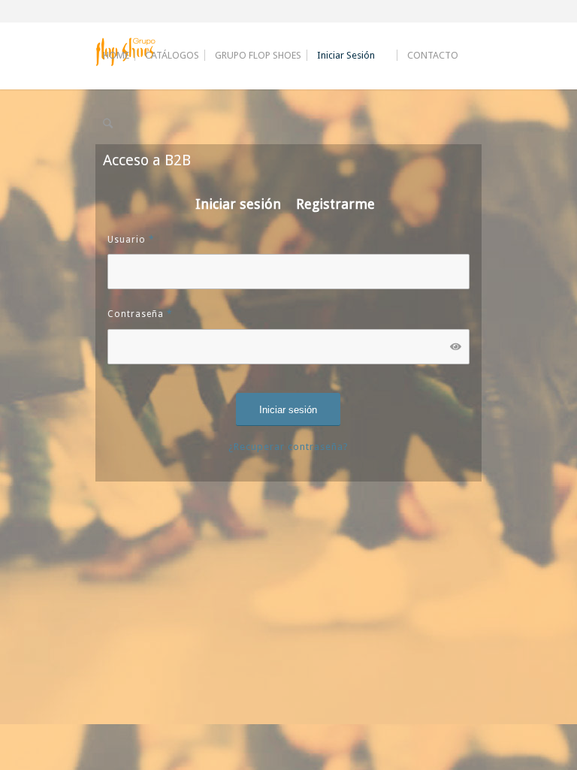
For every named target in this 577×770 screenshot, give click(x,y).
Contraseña (140, 314)
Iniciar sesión (238, 204)
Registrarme (335, 204)
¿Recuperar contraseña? (288, 446)
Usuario (131, 239)
